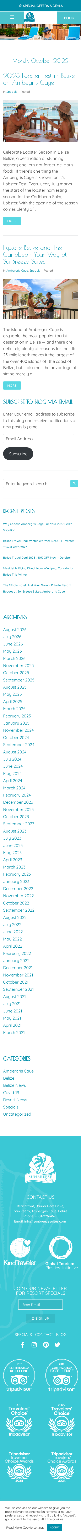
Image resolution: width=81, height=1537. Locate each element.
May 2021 (12, 1018)
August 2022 (15, 917)
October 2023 (16, 816)
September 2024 (18, 744)
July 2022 (12, 924)
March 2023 (14, 867)
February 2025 (17, 715)
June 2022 (13, 931)
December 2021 (17, 967)
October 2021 (15, 982)
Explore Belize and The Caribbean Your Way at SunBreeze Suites (35, 254)
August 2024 (15, 751)
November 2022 (18, 895)
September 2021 (18, 989)
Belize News (14, 1085)
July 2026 (12, 636)
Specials (11, 92)
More (12, 221)
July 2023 (12, 838)
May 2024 (12, 773)
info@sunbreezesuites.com (45, 1221)
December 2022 (18, 888)
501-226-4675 (47, 1216)
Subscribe (18, 453)
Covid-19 (11, 1092)
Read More (14, 1527)
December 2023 (18, 802)
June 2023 (13, 845)
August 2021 (14, 996)
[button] (16, 17)
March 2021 (14, 1032)
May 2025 (12, 694)
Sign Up (41, 1318)
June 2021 (12, 1011)
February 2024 (17, 795)
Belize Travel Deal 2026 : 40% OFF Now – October (37, 557)
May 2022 (12, 939)
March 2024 (14, 787)
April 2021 (12, 1025)
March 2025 (14, 708)
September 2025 (18, 680)
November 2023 (18, 809)
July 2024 (12, 759)
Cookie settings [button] (33, 1527)
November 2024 (18, 730)
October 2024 (16, 737)
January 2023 (16, 881)
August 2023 (14, 831)
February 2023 (17, 874)
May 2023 (12, 852)
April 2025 (12, 701)
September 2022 (18, 910)
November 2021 (18, 975)
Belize (8, 1078)
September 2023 (18, 823)
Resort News (15, 1099)
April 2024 (12, 780)
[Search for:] (35, 483)
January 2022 (16, 960)
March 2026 (14, 658)
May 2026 (12, 651)
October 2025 (16, 672)
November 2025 (18, 665)
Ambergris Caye (17, 270)
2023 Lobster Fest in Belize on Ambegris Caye (39, 79)
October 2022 (16, 903)
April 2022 (12, 946)
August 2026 (15, 629)
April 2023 (12, 859)
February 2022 (17, 953)
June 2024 (13, 766)
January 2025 (16, 723)
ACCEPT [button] (55, 1527)
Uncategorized (17, 1114)
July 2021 (12, 1003)
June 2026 (13, 644)
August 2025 (15, 687)
